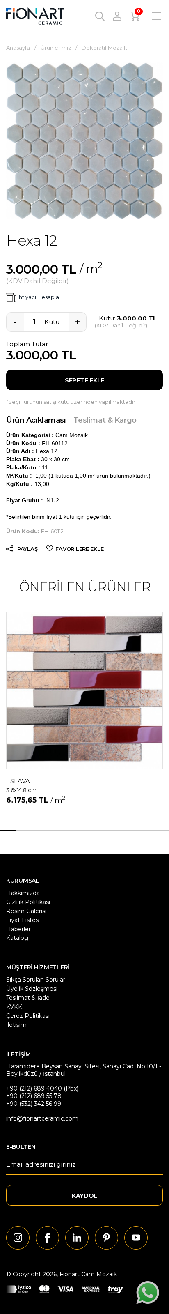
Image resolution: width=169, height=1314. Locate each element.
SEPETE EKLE (84, 380)
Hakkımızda (23, 893)
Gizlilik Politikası (28, 902)
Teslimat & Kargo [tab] (105, 420)
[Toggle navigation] (151, 16)
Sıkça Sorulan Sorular (35, 979)
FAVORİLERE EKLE (79, 548)
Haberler (18, 929)
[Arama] (100, 15)
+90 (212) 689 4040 (34, 1088)
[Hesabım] (117, 15)
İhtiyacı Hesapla (38, 297)
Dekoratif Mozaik (104, 47)
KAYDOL (84, 1195)
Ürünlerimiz (56, 47)
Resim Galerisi (26, 911)
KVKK (14, 1006)
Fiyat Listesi (23, 920)
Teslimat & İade (28, 997)
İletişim (16, 1025)
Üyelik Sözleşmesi (31, 988)
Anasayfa (18, 47)
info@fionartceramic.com (42, 1118)
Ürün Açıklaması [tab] (36, 420)
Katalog (17, 937)
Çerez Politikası (28, 1015)
